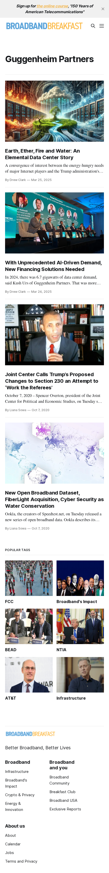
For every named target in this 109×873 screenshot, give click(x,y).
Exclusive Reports (65, 809)
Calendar (13, 844)
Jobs (9, 852)
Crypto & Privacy (19, 794)
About (10, 835)
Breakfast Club (62, 791)
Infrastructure (17, 771)
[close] (103, 9)
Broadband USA (63, 800)
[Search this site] (93, 26)
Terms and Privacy (21, 861)
